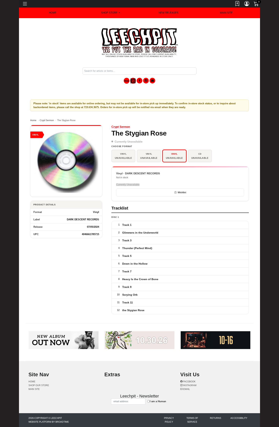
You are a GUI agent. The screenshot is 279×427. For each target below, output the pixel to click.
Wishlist (182, 192)
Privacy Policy (169, 420)
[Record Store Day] (133, 80)
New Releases (168, 12)
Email (186, 389)
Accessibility (238, 418)
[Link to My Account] (247, 4)
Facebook (189, 381)
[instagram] (146, 80)
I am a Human (158, 401)
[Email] (152, 80)
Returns (215, 418)
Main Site (226, 12)
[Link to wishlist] (237, 4)
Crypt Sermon (47, 120)
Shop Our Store (38, 385)
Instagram (189, 385)
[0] (256, 4)
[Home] (139, 42)
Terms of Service (192, 420)
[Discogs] (126, 80)
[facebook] (139, 80)
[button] (110, 12)
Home (33, 120)
